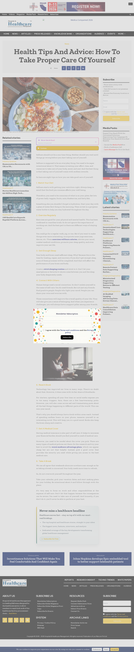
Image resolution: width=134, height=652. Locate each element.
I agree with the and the (69, 331)
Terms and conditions (69, 330)
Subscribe (67, 337)
